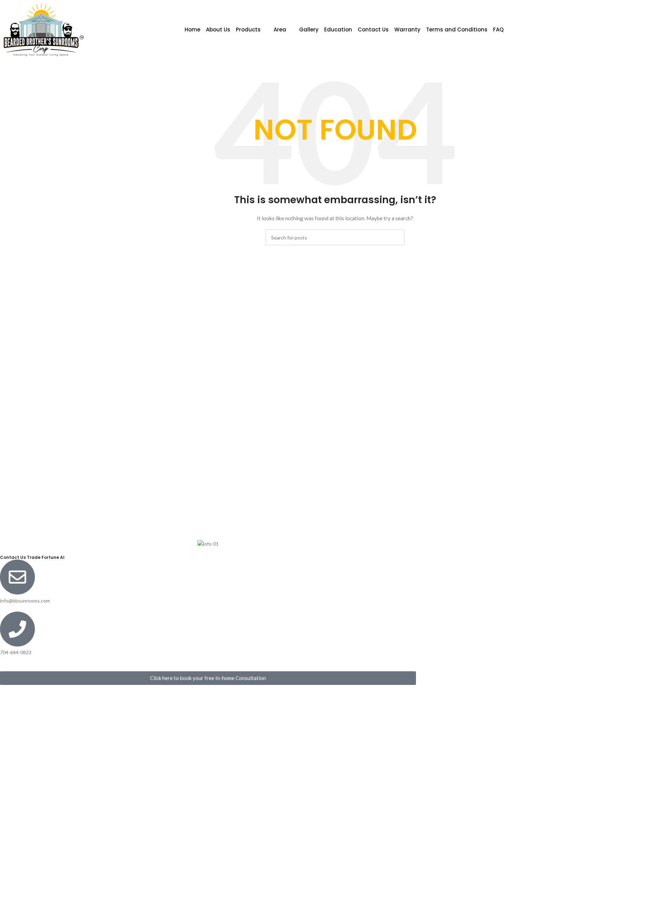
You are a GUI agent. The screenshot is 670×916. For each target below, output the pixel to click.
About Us (218, 29)
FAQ (498, 29)
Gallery (309, 29)
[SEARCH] (397, 237)
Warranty (407, 29)
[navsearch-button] (613, 30)
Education (338, 29)
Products (248, 29)
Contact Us (373, 29)
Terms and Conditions (456, 29)
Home (192, 29)
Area (280, 29)
